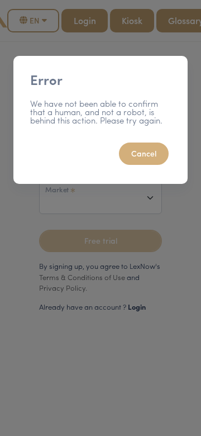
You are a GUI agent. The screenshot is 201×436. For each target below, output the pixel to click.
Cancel (143, 153)
